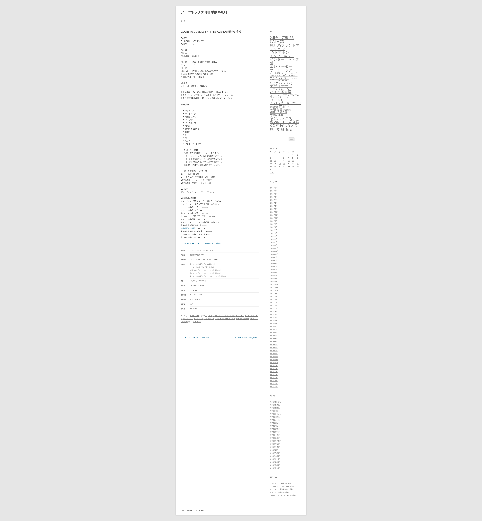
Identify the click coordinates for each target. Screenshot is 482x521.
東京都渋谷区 (275, 447)
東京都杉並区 (275, 435)
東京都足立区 (275, 468)
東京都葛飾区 (275, 462)
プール (287, 97)
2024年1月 (274, 281)
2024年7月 (274, 263)
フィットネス (277, 97)
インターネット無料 (284, 61)
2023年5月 (274, 305)
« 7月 (272, 173)
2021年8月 (274, 369)
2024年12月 (274, 248)
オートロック (198, 319)
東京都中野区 (275, 408)
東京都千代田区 (275, 414)
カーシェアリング (289, 73)
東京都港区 (274, 450)
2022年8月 (274, 332)
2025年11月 (274, 215)
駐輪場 (183, 322)
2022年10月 (274, 326)
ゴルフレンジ (295, 78)
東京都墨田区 (194, 316)
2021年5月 (274, 378)
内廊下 (284, 106)
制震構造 (287, 109)
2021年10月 (274, 363)
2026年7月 (274, 191)
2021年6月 (274, 375)
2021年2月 (274, 387)
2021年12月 (274, 356)
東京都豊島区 (275, 465)
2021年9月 (274, 366)
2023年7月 (274, 299)
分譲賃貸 (276, 109)
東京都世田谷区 (275, 402)
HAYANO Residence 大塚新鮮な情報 (283, 495)
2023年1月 (274, 317)
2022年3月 (274, 347)
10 (271, 161)
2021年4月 (274, 381)
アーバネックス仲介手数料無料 (204, 12)
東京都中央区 (275, 405)
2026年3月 (274, 203)
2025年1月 (274, 245)
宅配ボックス (230, 319)
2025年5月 (274, 233)
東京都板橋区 (275, 438)
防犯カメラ (254, 319)
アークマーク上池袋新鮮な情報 (281, 489)
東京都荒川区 (275, 459)
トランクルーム (279, 89)
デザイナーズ (209, 319)
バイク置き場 (220, 319)
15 (293, 161)
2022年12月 (274, 320)
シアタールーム (277, 80)
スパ (286, 80)
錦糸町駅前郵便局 (188, 228)
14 (289, 161)
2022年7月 (274, 335)
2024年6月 (274, 266)
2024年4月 (274, 272)
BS (206, 316)
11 (275, 161)
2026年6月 (274, 194)
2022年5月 (274, 341)
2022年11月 (274, 323)
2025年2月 (274, 242)
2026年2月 (274, 206)
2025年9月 (274, 221)
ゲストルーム (290, 75)
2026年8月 (274, 188)
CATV (210, 316)
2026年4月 (274, 200)
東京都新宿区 (275, 432)
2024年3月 (274, 275)
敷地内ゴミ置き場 (242, 319)
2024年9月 (274, 257)
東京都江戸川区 (275, 441)
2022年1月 (274, 353)
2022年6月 (274, 338)
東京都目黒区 (275, 453)
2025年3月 (274, 239)
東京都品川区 (275, 420)
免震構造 (274, 106)
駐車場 (275, 129)
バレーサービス (275, 95)
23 (297, 164)
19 (280, 164)
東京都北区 (274, 411)
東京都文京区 (275, 429)
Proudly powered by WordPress (192, 510)
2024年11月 (274, 251)
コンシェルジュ (279, 78)
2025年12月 (274, 212)
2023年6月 (274, 302)
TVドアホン (239, 316)
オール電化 (275, 73)
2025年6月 (274, 230)
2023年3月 (274, 311)
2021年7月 (274, 372)
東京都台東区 (275, 417)
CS (214, 316)
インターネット (282, 55)
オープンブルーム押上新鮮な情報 (195, 337)
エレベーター (188, 319)
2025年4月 (274, 236)
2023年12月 (274, 284)
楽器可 (274, 126)
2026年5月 (274, 197)
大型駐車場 (277, 115)
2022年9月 (274, 329)
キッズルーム (276, 75)
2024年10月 (274, 254)
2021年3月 (274, 384)
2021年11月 (274, 360)
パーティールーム (289, 94)
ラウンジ (295, 103)
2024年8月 (274, 260)
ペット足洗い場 (279, 103)
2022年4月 (274, 344)
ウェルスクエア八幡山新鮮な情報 (282, 486)
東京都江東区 (275, 444)
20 (284, 164)
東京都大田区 (275, 426)
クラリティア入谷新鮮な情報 (280, 483)
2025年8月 (274, 224)
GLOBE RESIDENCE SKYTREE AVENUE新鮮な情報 (201, 243)
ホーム (183, 21)
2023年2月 (274, 314)
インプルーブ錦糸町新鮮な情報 (245, 337)
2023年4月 (274, 308)
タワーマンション (281, 82)
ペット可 (277, 100)
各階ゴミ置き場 (278, 112)
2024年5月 (274, 269)
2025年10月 (274, 218)
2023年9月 (274, 293)
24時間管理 (279, 37)
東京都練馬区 (275, 456)
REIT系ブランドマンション (225, 316)
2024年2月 (274, 278)
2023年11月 (274, 287)
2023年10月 (274, 290)
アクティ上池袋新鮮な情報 (279, 492)
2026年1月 (274, 209)
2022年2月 (274, 350)
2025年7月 (274, 227)
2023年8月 (274, 296)
